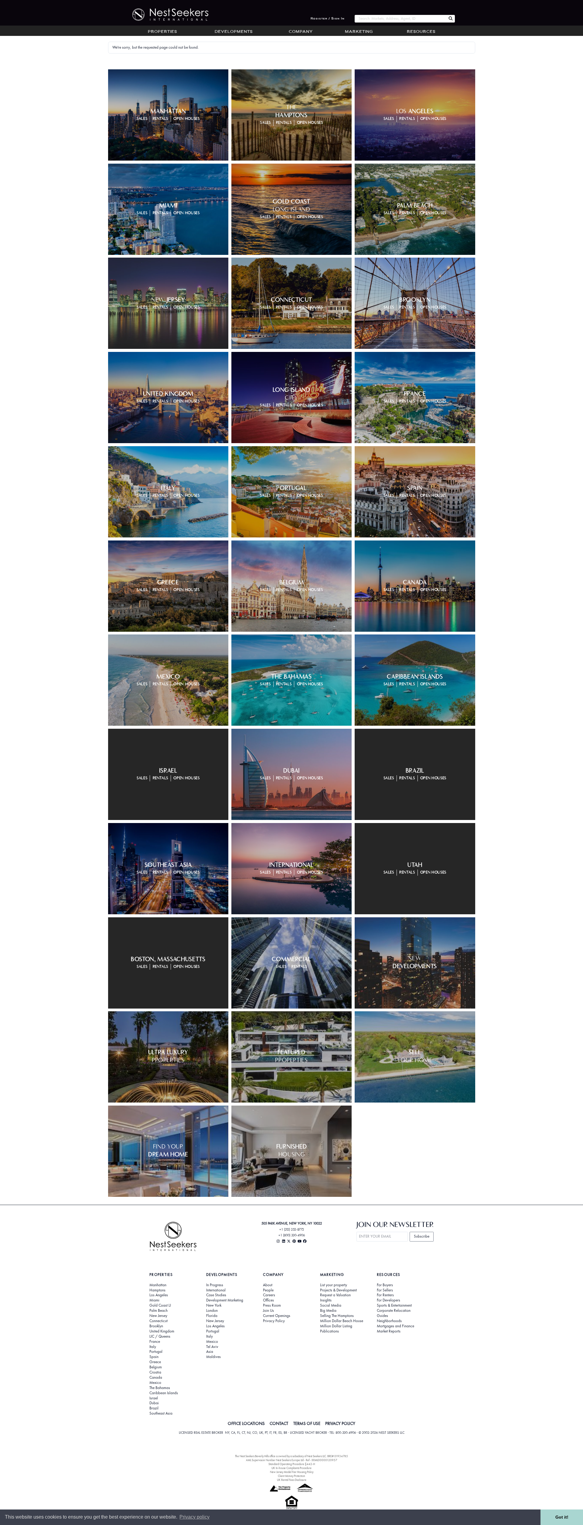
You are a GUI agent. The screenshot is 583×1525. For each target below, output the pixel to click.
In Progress (214, 1285)
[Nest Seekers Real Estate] (166, 14)
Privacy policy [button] (194, 1517)
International (216, 1290)
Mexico (155, 1382)
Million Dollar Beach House (341, 1320)
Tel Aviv (212, 1346)
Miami (154, 1300)
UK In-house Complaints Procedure (291, 1468)
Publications (329, 1331)
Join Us (268, 1310)
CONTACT (279, 1423)
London (212, 1310)
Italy (152, 1346)
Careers (269, 1295)
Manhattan (157, 1285)
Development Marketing (224, 1300)
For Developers (388, 1300)
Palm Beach (158, 1310)
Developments (234, 32)
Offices (268, 1300)
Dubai (154, 1403)
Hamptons (157, 1290)
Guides (382, 1315)
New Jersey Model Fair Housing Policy (291, 1472)
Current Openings (276, 1315)
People (268, 1290)
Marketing (359, 32)
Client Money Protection (291, 1476)
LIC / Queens (159, 1336)
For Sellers (385, 1290)
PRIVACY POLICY (340, 1423)
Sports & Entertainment (394, 1305)
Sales (142, 119)
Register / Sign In (328, 18)
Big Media (328, 1310)
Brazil (154, 1408)
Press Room (272, 1305)
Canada (155, 1377)
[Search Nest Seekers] (450, 18)
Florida (211, 1315)
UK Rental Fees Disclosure (291, 1480)
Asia (209, 1351)
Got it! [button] (561, 1517)
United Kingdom (161, 1331)
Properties (162, 32)
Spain (154, 1356)
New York (213, 1305)
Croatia (155, 1372)
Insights (326, 1300)
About (267, 1285)
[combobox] (400, 19)
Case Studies (216, 1295)
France (154, 1341)
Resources (421, 32)
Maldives (213, 1356)
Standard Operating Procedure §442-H (291, 1464)
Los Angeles (158, 1295)
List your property (333, 1285)
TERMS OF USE (306, 1423)
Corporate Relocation (394, 1310)
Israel (153, 1398)
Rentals (161, 119)
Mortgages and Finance (395, 1326)
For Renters (385, 1295)
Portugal (155, 1351)
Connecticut (158, 1320)
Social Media (330, 1305)
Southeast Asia (160, 1413)
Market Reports (389, 1331)
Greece (155, 1362)
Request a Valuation (335, 1295)
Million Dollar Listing (336, 1326)
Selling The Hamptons (337, 1315)
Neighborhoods (389, 1320)
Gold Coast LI (160, 1305)
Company (301, 32)
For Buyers (385, 1285)
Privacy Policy (274, 1320)
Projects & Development (338, 1290)
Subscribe (421, 1236)
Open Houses (186, 119)
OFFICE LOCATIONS (246, 1423)
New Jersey (158, 1315)
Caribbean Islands (163, 1393)
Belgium (155, 1367)
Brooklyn (156, 1326)
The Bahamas (159, 1387)
